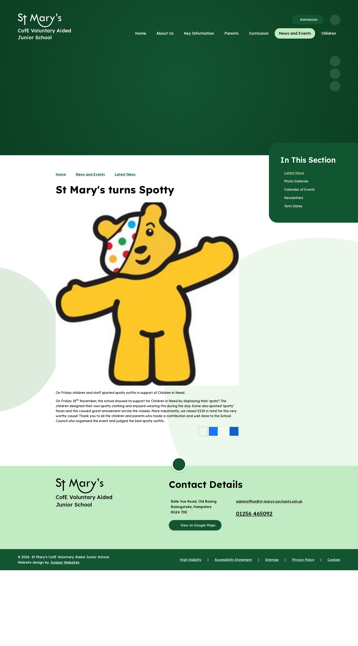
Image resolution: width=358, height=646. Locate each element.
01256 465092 (254, 513)
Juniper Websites (64, 562)
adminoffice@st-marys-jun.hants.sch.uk (269, 501)
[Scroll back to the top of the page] (179, 464)
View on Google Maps (197, 525)
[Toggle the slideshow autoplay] (335, 86)
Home (61, 174)
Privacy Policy (303, 560)
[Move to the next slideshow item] (335, 73)
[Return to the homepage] (39, 20)
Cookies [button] (334, 560)
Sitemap (272, 560)
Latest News (125, 174)
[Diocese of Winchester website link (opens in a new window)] (179, 584)
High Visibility (190, 560)
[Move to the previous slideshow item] (335, 61)
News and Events (90, 174)
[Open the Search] (335, 20)
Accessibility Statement (233, 560)
